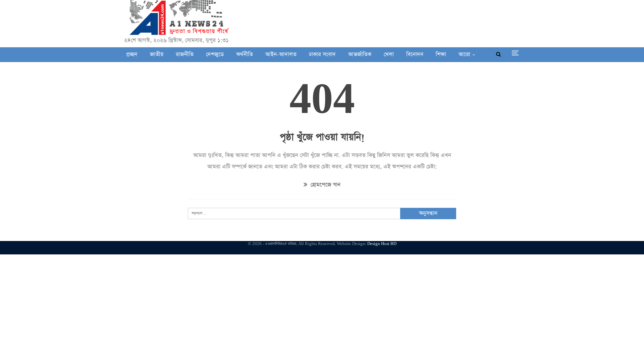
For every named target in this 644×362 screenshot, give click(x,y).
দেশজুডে (215, 54)
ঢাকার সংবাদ (322, 54)
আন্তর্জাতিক (359, 54)
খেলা (389, 54)
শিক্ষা (441, 54)
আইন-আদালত (281, 54)
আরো (464, 54)
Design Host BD (381, 243)
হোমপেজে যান (324, 185)
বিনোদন (414, 54)
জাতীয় (156, 54)
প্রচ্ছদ (132, 54)
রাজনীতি (185, 54)
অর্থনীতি (244, 54)
